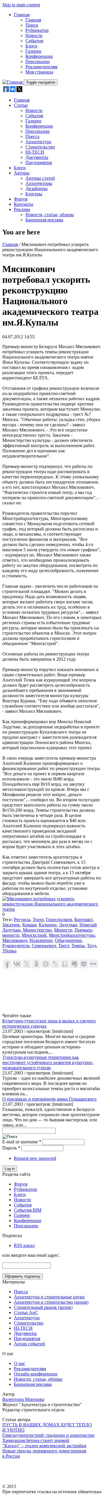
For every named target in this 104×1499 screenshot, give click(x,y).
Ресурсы (22, 919)
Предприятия (38, 162)
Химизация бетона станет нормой (35, 1440)
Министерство (37, 929)
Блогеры (33, 193)
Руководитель (15, 945)
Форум (20, 198)
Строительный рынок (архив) (43, 1307)
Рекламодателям (41, 66)
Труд (91, 945)
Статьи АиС (26, 1312)
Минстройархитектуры (72, 935)
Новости (33, 35)
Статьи (21, 105)
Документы (36, 157)
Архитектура (38, 141)
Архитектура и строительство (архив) (51, 1302)
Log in (10, 1168)
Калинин (48, 924)
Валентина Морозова (23, 1399)
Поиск (31, 25)
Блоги (31, 45)
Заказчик (11, 924)
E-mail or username (21, 1141)
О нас (19, 1363)
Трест (63, 945)
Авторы (21, 172)
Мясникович (14, 940)
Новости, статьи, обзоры (49, 214)
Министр (63, 929)
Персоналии (37, 61)
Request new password (35, 1158)
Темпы (78, 945)
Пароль (11, 1147)
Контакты (23, 204)
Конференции (39, 56)
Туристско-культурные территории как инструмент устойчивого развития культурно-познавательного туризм (47, 1062)
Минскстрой (34, 935)
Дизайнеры (36, 188)
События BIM (27, 1210)
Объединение (68, 940)
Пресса (32, 136)
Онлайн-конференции (35, 1373)
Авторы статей (40, 178)
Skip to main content (21, 4)
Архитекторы (38, 183)
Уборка (9, 950)
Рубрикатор (37, 30)
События (34, 40)
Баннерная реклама (44, 219)
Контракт (83, 919)
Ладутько (68, 924)
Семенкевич (44, 945)
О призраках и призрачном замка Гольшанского (49, 1098)
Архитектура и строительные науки (49, 1296)
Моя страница (39, 71)
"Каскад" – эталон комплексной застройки (44, 1445)
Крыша (29, 924)
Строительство (40, 146)
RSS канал (24, 1245)
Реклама (22, 209)
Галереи (33, 51)
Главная (21, 14)
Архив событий (29, 1343)
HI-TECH (34, 152)
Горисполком (59, 919)
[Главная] (13, 82)
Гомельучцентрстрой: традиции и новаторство (48, 1435)
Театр (38, 919)
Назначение (41, 940)
